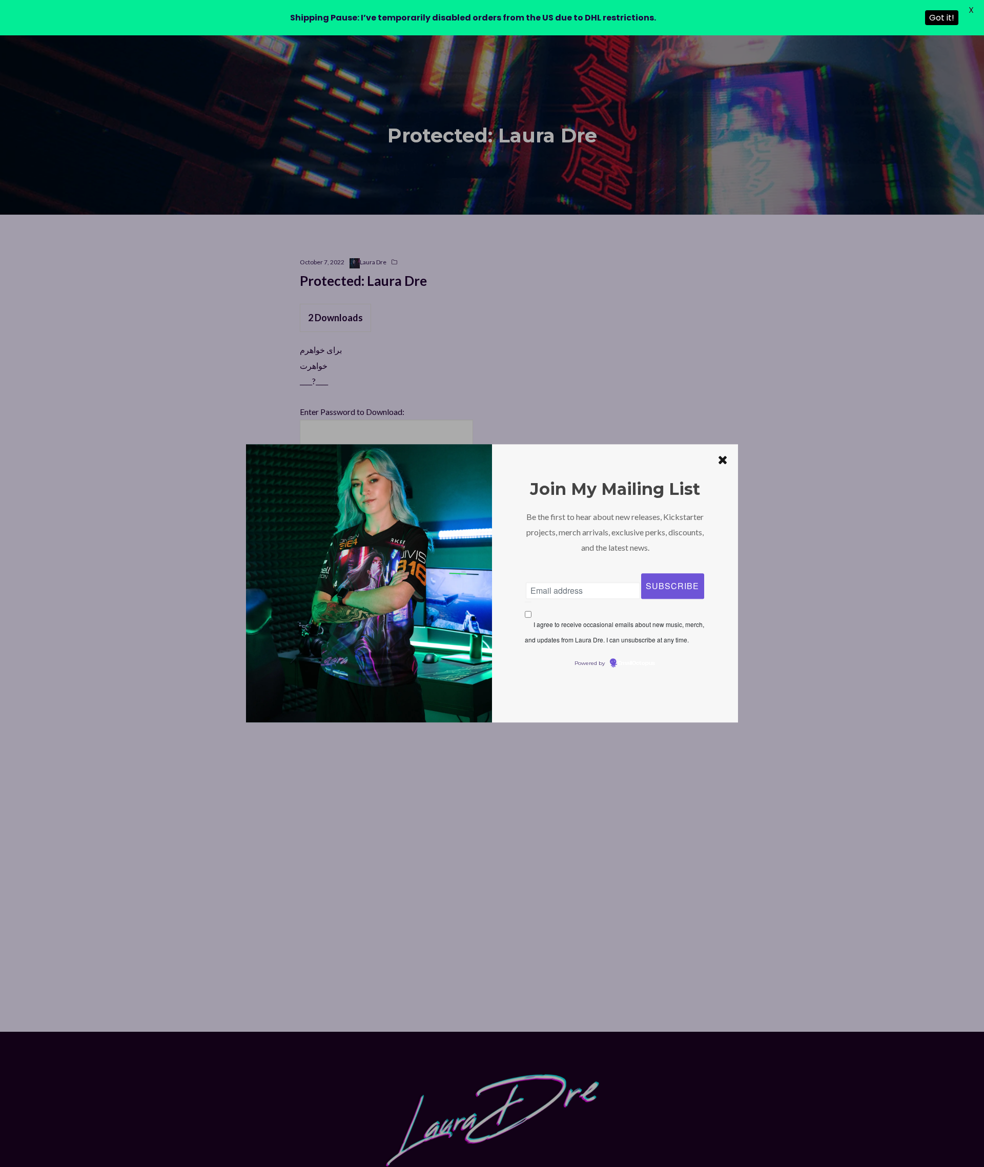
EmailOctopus (636, 663)
